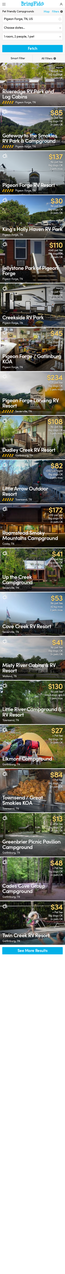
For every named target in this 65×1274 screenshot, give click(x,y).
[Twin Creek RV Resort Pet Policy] (32, 923)
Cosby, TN (8, 543)
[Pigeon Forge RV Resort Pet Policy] (32, 173)
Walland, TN (9, 676)
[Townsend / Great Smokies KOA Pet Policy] (32, 791)
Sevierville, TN (23, 411)
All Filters (48, 58)
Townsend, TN (23, 499)
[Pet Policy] (5, 67)
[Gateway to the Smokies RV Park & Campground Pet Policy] (32, 128)
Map (47, 11)
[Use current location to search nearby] (59, 18)
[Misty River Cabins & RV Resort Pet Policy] (32, 658)
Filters (57, 11)
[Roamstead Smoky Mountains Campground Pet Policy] (32, 526)
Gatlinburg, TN (24, 455)
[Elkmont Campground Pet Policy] (32, 746)
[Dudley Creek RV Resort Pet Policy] (32, 437)
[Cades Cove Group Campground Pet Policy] (32, 879)
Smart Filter (17, 58)
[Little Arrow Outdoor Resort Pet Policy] (32, 482)
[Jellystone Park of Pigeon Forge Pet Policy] (32, 261)
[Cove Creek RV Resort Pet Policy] (32, 614)
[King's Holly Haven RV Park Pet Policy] (32, 217)
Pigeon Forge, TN (25, 102)
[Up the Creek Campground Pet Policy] (32, 570)
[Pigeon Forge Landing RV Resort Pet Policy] (32, 393)
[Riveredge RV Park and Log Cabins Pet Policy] (32, 84)
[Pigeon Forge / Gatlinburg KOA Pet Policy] (32, 349)
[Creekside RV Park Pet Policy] (32, 305)
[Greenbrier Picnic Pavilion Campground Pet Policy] (32, 835)
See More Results (32, 950)
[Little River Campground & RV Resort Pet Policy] (32, 702)
